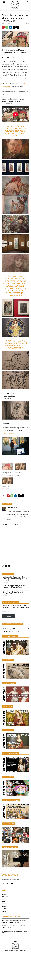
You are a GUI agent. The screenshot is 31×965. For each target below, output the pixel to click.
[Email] (14, 27)
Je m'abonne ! (8, 616)
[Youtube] (12, 883)
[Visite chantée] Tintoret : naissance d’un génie (19, 474)
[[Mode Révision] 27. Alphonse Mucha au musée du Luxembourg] (7, 466)
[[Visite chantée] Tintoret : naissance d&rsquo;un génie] (20, 466)
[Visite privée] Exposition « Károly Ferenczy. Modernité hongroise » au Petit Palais (15, 578)
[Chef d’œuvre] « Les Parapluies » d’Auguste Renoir (14, 593)
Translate (17, 631)
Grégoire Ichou (7, 101)
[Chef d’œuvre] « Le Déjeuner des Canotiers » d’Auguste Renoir (14, 586)
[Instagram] (3, 883)
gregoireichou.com (8, 433)
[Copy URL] (17, 27)
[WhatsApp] (6, 27)
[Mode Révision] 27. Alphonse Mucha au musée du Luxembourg (7, 474)
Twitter (4, 430)
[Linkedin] (10, 27)
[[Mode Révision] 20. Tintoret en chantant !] (7, 480)
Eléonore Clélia (12, 507)
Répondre (9, 519)
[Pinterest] (3, 27)
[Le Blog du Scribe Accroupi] (15, 5)
